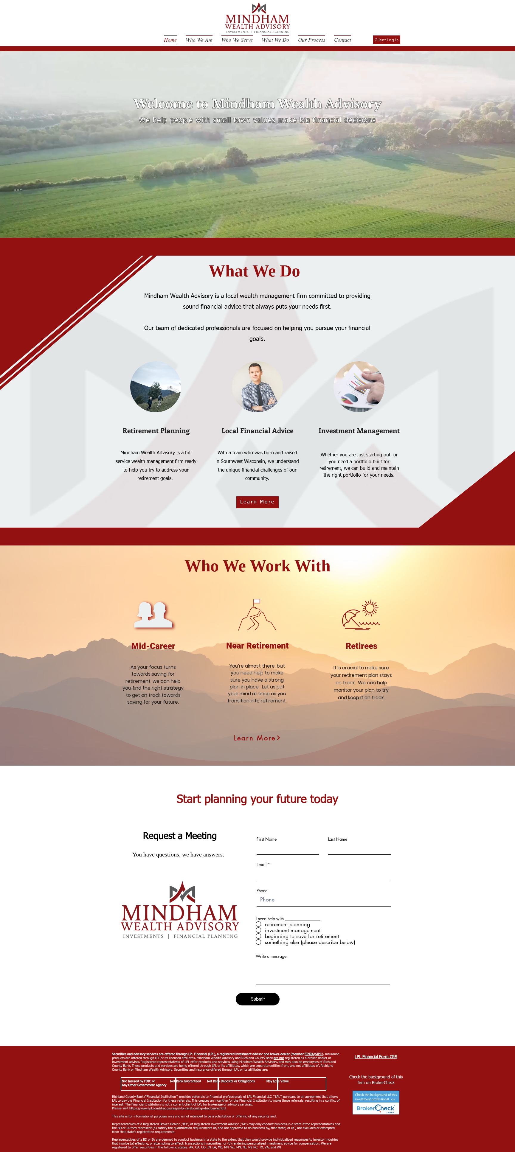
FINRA (309, 1054)
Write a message (271, 956)
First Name (267, 839)
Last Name (337, 839)
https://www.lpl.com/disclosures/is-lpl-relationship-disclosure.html (177, 1108)
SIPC (318, 1054)
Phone (262, 891)
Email (261, 864)
